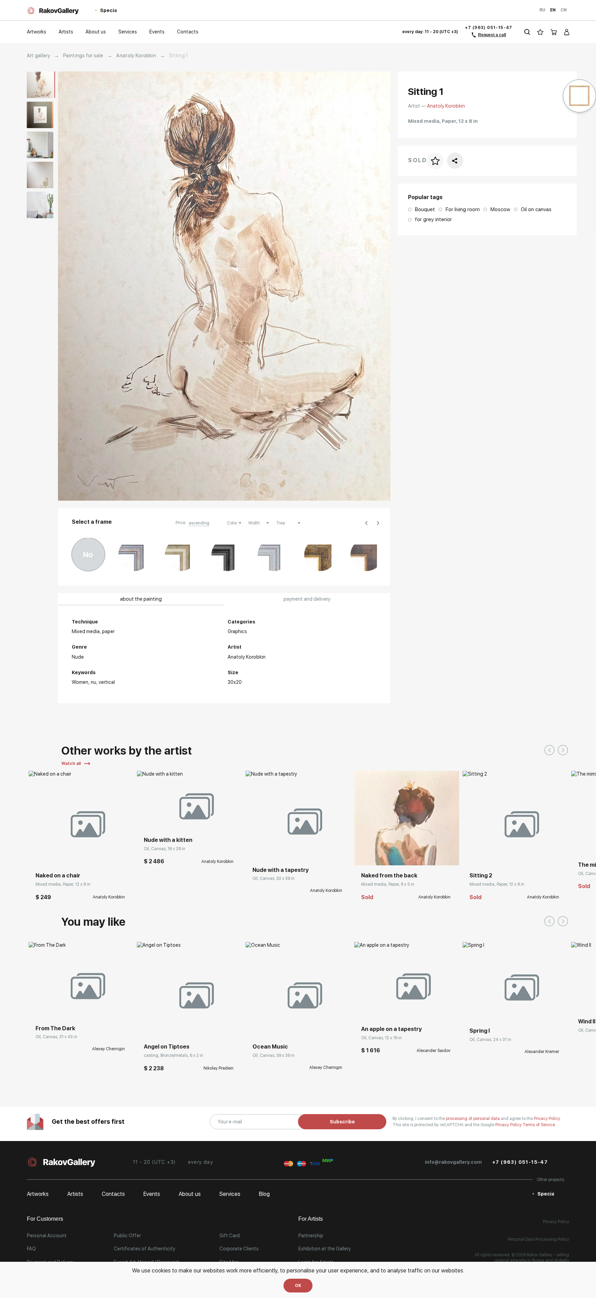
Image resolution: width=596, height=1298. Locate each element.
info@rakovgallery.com (453, 1162)
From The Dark (55, 1028)
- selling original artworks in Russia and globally (532, 1257)
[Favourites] (540, 32)
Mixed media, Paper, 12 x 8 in (63, 884)
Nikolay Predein (218, 1068)
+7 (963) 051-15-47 (489, 27)
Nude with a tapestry (280, 870)
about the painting (141, 599)
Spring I (479, 1030)
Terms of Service (539, 1124)
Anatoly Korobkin (136, 55)
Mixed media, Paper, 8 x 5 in (387, 884)
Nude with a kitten (168, 840)
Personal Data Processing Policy (538, 1239)
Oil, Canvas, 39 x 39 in (273, 1055)
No (88, 554)
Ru (542, 10)
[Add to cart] (39, 855)
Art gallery (38, 55)
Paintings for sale (83, 55)
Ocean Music (270, 1046)
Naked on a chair (58, 875)
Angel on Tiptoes (166, 1046)
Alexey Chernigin (108, 1048)
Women (80, 682)
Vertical (107, 682)
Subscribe (342, 1121)
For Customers (45, 1219)
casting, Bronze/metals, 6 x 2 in (173, 1055)
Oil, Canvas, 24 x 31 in (490, 1039)
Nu (93, 682)
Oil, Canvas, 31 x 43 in (56, 1036)
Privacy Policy (509, 1124)
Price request (266, 849)
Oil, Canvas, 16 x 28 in (164, 848)
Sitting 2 (480, 875)
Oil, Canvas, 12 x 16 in (381, 1037)
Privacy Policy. (547, 1118)
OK (298, 1285)
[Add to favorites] (54, 855)
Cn (563, 10)
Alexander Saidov (433, 1050)
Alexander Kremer (542, 1051)
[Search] (527, 32)
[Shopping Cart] (554, 32)
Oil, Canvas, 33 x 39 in (273, 878)
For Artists (310, 1219)
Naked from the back (389, 875)
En (553, 10)
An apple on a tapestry (391, 1029)
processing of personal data (473, 1118)
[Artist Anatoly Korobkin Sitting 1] (224, 286)
